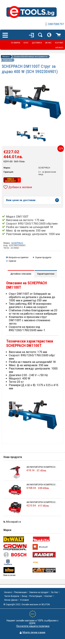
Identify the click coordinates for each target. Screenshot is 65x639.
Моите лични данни (34, 632)
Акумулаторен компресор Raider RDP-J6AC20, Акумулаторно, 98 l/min (42, 502)
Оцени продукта (43, 257)
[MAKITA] (47, 539)
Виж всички (9, 575)
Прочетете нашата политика (32, 626)
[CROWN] (17, 547)
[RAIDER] (47, 554)
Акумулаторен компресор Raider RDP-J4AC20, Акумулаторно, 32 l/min (42, 484)
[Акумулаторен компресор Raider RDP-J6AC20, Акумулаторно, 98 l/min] (15, 507)
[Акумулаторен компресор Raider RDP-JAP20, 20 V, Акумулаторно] (15, 472)
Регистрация (35, 596)
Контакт (49, 596)
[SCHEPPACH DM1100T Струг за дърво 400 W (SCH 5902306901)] (23, 139)
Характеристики (45, 274)
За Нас (54, 592)
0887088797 (56, 24)
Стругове (7, 60)
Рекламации (20, 592)
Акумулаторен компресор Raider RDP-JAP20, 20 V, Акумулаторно (42, 467)
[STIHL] (47, 562)
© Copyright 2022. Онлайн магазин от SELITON (26, 604)
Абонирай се (13, 521)
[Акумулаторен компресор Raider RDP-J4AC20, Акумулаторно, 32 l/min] (15, 489)
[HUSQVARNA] (17, 562)
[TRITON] (17, 570)
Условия (24, 600)
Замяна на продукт (39, 592)
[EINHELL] (47, 547)
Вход (24, 596)
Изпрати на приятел (18, 257)
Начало (6, 57)
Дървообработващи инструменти (30, 57)
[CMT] (47, 570)
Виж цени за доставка (20, 200)
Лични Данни (11, 600)
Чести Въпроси (11, 596)
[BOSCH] (17, 554)
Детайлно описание (20, 274)
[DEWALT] (17, 539)
